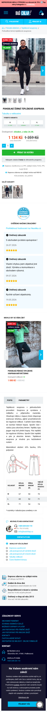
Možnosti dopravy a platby (13, 627)
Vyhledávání (13, 22)
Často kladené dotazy (18, 560)
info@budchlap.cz (25, 532)
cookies (16, 685)
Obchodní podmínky (10, 621)
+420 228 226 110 (13, 661)
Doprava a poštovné (17, 548)
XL (37, 124)
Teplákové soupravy (29, 28)
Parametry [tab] (24, 400)
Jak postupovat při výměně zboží (22, 551)
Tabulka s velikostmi (11, 113)
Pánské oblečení (12, 28)
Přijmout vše (24, 704)
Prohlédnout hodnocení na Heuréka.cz (23, 228)
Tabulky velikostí (15, 557)
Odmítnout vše (23, 697)
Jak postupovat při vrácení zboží (22, 554)
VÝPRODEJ (31, 4)
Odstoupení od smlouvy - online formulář (19, 641)
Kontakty (6, 635)
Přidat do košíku (25, 152)
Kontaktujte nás (23, 537)
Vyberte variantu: (11, 117)
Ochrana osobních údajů (12, 624)
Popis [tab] (9, 400)
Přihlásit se (36, 22)
